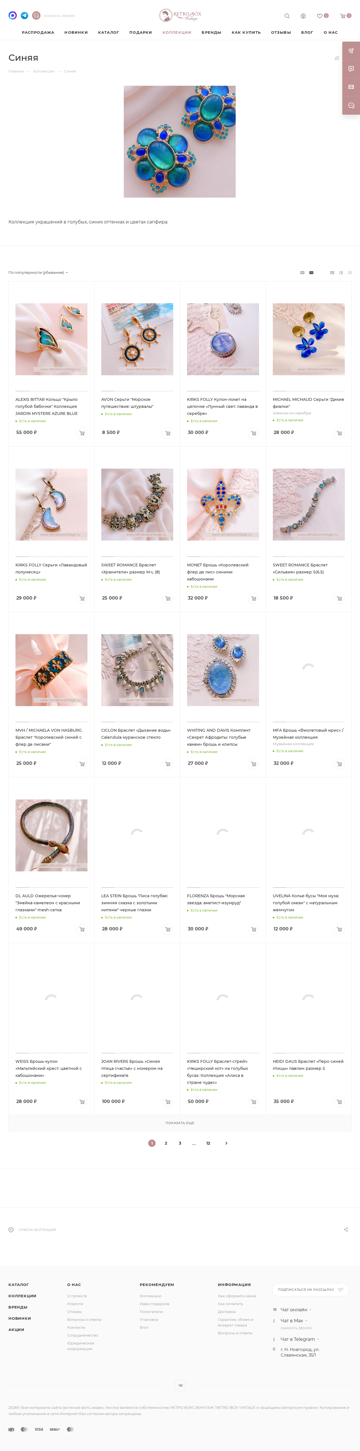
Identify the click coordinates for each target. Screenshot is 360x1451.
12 (208, 1143)
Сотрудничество (82, 1335)
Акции (16, 1329)
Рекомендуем (157, 1284)
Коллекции (22, 1296)
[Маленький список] (302, 272)
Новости (75, 1303)
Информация (234, 1284)
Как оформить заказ (237, 1296)
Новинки (19, 1318)
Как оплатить (230, 1303)
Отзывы (74, 1311)
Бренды (18, 1307)
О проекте (77, 1296)
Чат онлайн (294, 1310)
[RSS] (337, 58)
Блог (144, 1327)
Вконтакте (180, 1385)
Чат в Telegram (298, 1339)
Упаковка (149, 1319)
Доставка (227, 1311)
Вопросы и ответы (84, 1319)
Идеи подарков (154, 1303)
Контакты (76, 1327)
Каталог (18, 1284)
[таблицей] (350, 272)
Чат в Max (292, 1321)
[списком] (341, 272)
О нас (74, 1284)
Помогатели (151, 1311)
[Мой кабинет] (303, 16)
